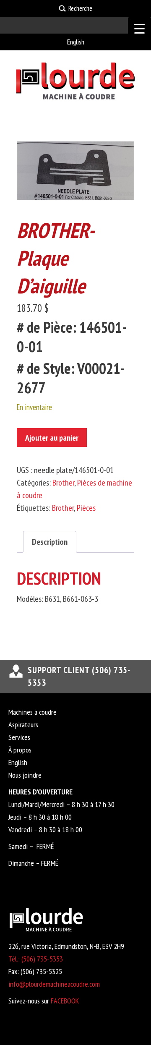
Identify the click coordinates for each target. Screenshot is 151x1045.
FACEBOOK (65, 1001)
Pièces (86, 507)
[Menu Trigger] (139, 28)
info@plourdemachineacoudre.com (54, 984)
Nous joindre (25, 775)
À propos (19, 750)
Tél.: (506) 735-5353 (35, 959)
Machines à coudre (32, 712)
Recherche (80, 8)
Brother (63, 482)
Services (19, 737)
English (75, 42)
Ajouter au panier (51, 437)
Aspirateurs (23, 724)
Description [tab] (50, 541)
